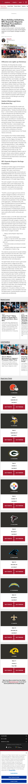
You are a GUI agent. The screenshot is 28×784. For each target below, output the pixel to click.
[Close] (26, 753)
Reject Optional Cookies (14, 777)
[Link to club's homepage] (2, 2)
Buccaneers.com (13, 682)
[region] (14, 767)
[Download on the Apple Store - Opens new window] (8, 747)
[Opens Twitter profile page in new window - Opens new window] (7, 42)
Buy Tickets (8, 407)
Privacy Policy (12, 770)
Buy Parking (19, 407)
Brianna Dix (9, 38)
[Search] (23, 2)
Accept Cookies (14, 781)
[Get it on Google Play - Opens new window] (18, 748)
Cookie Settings (14, 773)
